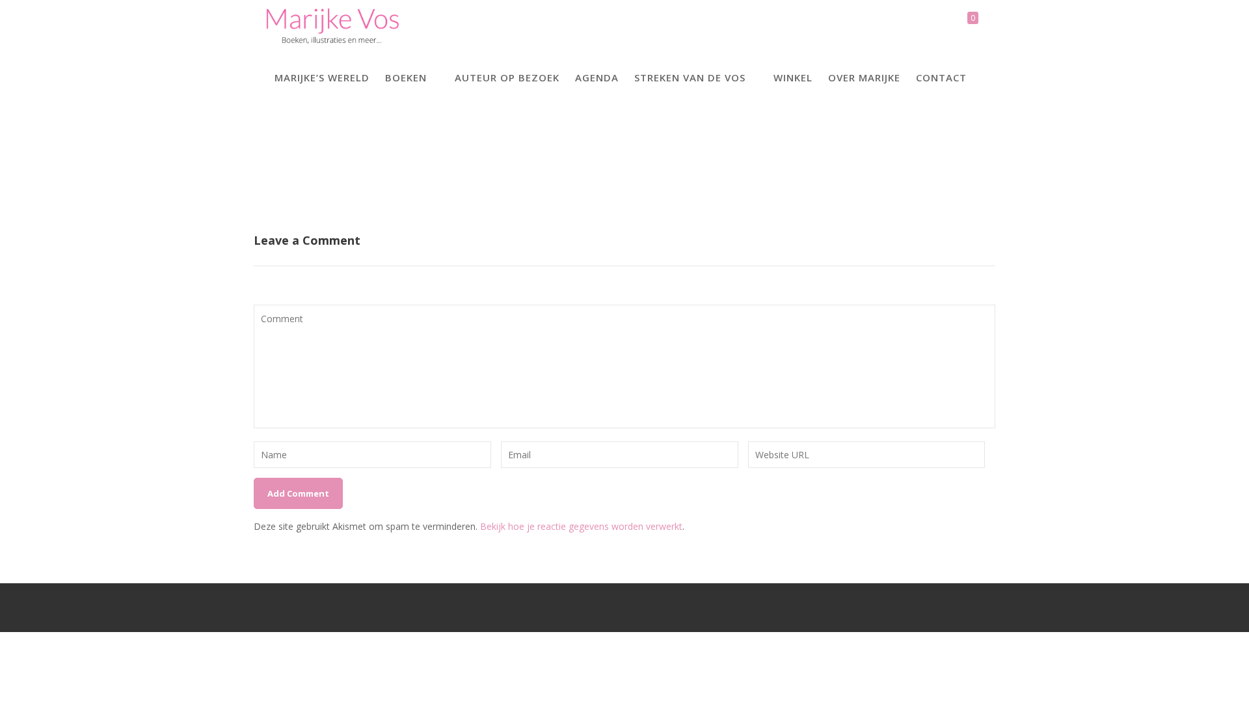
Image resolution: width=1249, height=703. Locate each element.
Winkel (793, 77)
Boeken (406, 77)
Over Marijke (864, 77)
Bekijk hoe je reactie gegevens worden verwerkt (581, 526)
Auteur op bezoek (507, 77)
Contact (941, 77)
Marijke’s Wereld (322, 77)
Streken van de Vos (689, 77)
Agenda (597, 77)
